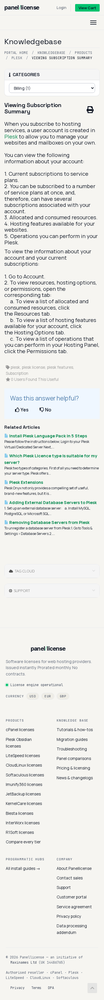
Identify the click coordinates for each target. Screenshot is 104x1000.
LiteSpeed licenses (23, 755)
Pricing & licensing (73, 768)
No (47, 410)
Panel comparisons (74, 758)
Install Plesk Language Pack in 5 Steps (47, 436)
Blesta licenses (19, 813)
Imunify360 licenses (24, 784)
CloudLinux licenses (24, 765)
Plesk (17, 58)
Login (61, 7)
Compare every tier (23, 841)
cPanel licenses (20, 729)
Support (64, 887)
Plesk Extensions (25, 482)
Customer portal (72, 897)
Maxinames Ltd (23, 962)
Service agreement (74, 906)
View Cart (87, 7)
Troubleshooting (72, 749)
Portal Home (16, 52)
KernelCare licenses (24, 803)
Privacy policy (69, 916)
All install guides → (23, 868)
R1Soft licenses (20, 832)
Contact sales (70, 878)
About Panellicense (74, 868)
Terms (36, 988)
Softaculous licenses (25, 775)
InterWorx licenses (23, 822)
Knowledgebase (52, 52)
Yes (24, 410)
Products (83, 52)
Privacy (17, 988)
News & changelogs (75, 777)
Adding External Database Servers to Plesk (52, 502)
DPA (51, 988)
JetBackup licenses (23, 794)
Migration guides (72, 739)
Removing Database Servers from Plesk (49, 522)
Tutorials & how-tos (75, 729)
